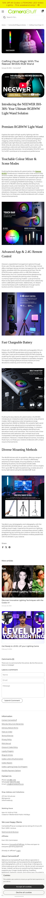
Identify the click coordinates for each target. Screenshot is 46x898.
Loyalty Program (8, 751)
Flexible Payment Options (11, 770)
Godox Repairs (7, 763)
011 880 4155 (11, 780)
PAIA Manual (6, 743)
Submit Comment (12, 700)
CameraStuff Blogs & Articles (17, 25)
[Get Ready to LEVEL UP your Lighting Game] (23, 627)
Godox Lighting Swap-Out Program (14, 767)
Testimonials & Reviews (10, 832)
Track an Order (7, 732)
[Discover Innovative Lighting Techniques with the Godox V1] (23, 581)
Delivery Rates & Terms (10, 728)
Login (18, 850)
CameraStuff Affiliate (16, 844)
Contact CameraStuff (9, 720)
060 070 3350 (15, 782)
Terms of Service (7, 735)
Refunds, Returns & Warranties (13, 724)
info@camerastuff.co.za (15, 784)
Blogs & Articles (7, 755)
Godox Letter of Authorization (12, 759)
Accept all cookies (24, 887)
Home (4, 25)
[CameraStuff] (22, 11)
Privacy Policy (7, 739)
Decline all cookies (24, 892)
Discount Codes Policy (10, 747)
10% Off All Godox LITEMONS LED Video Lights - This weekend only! (23, 4)
